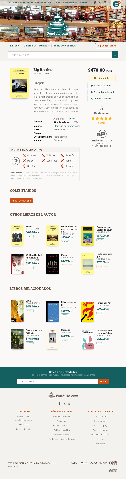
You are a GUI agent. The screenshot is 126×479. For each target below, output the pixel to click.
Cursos (83, 2)
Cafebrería (68, 2)
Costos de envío (100, 421)
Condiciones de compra (62, 434)
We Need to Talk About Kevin (34, 256)
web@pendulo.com (23, 420)
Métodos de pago (100, 425)
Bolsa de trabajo (23, 429)
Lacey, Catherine (68, 307)
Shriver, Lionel (42, 73)
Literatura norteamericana (66, 126)
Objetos (28, 45)
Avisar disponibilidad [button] (103, 92)
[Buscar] (115, 54)
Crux (28, 301)
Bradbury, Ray (102, 305)
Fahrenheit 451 (104, 303)
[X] (100, 3)
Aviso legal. (62, 421)
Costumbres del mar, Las (34, 331)
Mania (64, 255)
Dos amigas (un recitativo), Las (104, 331)
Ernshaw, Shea (32, 335)
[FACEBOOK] (95, 3)
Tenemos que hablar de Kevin (104, 228)
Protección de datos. (62, 425)
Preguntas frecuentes (100, 434)
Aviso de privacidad (62, 416)
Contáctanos (17, 8)
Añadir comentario (21, 200)
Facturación (100, 444)
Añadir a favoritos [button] (103, 85)
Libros (14, 45)
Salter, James (67, 332)
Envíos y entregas (100, 430)
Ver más (74, 119)
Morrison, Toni (103, 335)
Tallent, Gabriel (33, 303)
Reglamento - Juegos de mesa (62, 439)
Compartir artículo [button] (102, 98)
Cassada (65, 330)
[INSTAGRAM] (105, 3)
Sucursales (16, 2)
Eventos (53, 2)
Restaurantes (35, 2)
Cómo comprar (100, 416)
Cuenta (100, 439)
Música (43, 45)
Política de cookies (62, 430)
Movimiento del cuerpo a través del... (69, 229)
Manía (29, 226)
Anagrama (58, 118)
